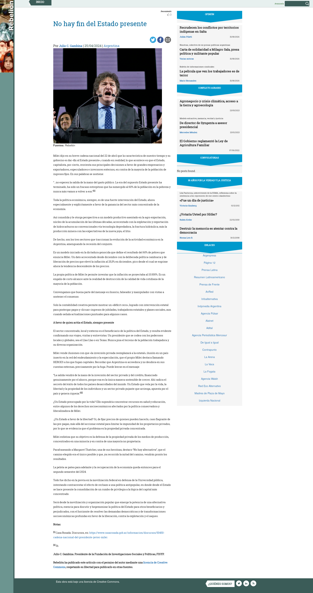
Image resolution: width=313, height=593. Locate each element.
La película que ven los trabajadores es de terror (209, 73)
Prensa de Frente (209, 284)
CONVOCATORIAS (209, 157)
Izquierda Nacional (209, 400)
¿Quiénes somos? (220, 584)
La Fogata (209, 371)
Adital (209, 328)
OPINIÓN (209, 14)
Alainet (209, 320)
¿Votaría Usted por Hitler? (198, 214)
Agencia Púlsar (209, 313)
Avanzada (279, 3)
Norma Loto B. (186, 237)
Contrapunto (209, 349)
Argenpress (209, 255)
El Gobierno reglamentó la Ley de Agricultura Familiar (204, 143)
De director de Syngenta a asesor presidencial (203, 125)
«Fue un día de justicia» (197, 200)
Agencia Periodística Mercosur (209, 335)
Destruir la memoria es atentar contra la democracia (208, 230)
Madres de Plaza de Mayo (210, 393)
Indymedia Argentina (209, 306)
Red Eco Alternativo (209, 386)
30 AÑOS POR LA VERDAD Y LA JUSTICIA (209, 180)
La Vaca (209, 364)
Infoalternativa (209, 299)
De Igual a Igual (210, 342)
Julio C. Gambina (70, 46)
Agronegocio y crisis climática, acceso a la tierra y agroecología (209, 103)
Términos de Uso (130, 581)
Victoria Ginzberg (188, 205)
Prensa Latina (210, 270)
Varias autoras (187, 58)
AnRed (209, 291)
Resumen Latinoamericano (209, 277)
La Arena (209, 357)
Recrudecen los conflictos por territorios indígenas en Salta (209, 29)
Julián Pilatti (186, 36)
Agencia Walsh (209, 378)
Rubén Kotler (186, 219)
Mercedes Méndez (188, 132)
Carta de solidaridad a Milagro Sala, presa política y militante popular (209, 51)
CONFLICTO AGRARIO (209, 87)
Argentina (111, 46)
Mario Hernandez (188, 80)
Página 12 (209, 262)
